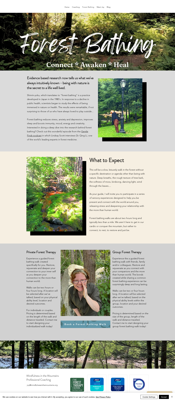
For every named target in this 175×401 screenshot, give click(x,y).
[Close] (171, 397)
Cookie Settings (149, 397)
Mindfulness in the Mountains (42, 376)
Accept (164, 397)
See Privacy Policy (103, 397)
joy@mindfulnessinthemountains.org (42, 385)
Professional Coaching (38, 380)
